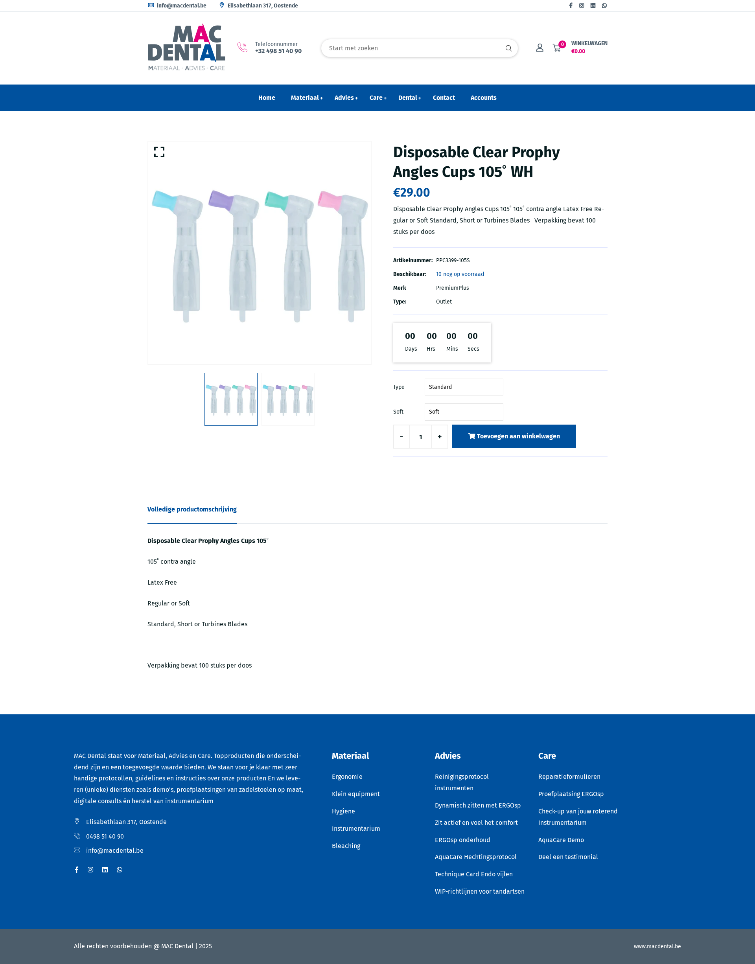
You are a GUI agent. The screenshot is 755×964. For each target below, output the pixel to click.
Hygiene (343, 811)
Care (376, 97)
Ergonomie (347, 776)
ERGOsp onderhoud (462, 840)
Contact (444, 97)
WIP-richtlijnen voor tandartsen (480, 891)
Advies (344, 97)
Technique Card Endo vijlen (474, 874)
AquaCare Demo (561, 840)
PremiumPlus (452, 288)
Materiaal (305, 97)
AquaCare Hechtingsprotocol (476, 857)
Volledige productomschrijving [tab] (192, 509)
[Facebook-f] (570, 5)
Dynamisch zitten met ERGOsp (478, 805)
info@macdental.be (181, 5)
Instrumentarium (356, 828)
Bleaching (346, 846)
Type (399, 387)
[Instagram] (581, 5)
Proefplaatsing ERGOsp (571, 794)
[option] (259, 253)
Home (266, 97)
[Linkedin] (593, 5)
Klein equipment (356, 794)
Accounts (484, 97)
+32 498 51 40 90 (278, 51)
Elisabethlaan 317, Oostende (262, 5)
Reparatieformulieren (569, 776)
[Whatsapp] (604, 5)
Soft (398, 411)
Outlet (444, 301)
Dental (407, 97)
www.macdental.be (657, 946)
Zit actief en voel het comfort (476, 822)
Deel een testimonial (568, 857)
